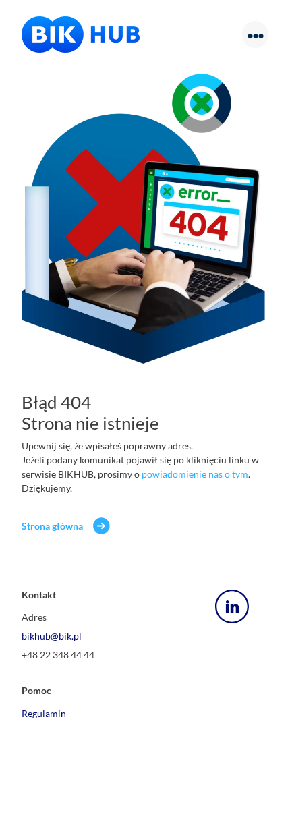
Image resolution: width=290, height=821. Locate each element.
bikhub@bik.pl (52, 636)
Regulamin (44, 713)
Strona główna (52, 526)
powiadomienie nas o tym (195, 474)
